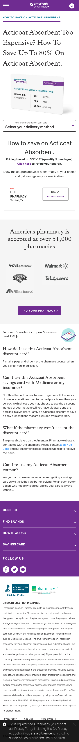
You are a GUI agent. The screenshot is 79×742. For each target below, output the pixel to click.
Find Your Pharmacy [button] (38, 311)
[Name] (6, 569)
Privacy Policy (23, 729)
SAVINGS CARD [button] (14, 544)
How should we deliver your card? (31, 123)
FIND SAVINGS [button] (13, 521)
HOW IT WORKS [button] (14, 533)
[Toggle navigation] (6, 7)
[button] (39, 126)
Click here (24, 163)
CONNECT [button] (10, 510)
